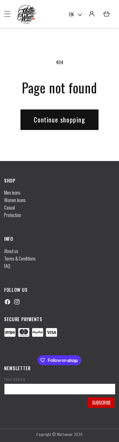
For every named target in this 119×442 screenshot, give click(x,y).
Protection (12, 215)
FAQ (7, 266)
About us (11, 251)
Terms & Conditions (20, 258)
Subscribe (101, 402)
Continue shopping (59, 119)
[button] (7, 14)
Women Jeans (15, 200)
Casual (9, 207)
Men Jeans (12, 192)
